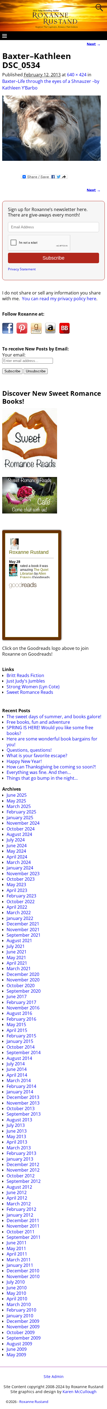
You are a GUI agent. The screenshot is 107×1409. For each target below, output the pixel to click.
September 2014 (24, 1052)
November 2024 (23, 823)
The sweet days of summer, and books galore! (54, 717)
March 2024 (19, 862)
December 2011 (23, 1220)
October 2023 (21, 879)
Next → (94, 44)
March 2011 (19, 1260)
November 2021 (23, 930)
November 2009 (23, 1327)
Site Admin (54, 1376)
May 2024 (16, 851)
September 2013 (24, 1114)
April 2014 (17, 1075)
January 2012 (20, 1215)
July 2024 (16, 840)
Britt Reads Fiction (25, 675)
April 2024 (17, 857)
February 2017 (21, 1002)
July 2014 (16, 1064)
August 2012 (19, 1187)
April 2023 (17, 890)
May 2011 (16, 1248)
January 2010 (20, 1316)
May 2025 (16, 801)
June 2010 (17, 1288)
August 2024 (19, 834)
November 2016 (23, 1008)
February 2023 (21, 896)
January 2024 (20, 868)
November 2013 (23, 1103)
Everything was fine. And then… (39, 772)
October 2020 (21, 986)
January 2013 (20, 1159)
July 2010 (16, 1282)
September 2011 (24, 1237)
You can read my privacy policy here (59, 299)
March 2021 (19, 968)
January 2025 (20, 818)
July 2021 (16, 946)
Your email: (14, 355)
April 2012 (17, 1198)
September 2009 (24, 1338)
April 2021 (17, 963)
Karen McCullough (80, 1391)
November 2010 (23, 1276)
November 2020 (23, 980)
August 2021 (19, 941)
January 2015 (20, 1041)
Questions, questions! (29, 750)
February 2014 (21, 1086)
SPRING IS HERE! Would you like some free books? (50, 730)
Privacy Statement (22, 269)
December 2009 (23, 1321)
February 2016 (21, 1019)
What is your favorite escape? (37, 756)
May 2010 (16, 1293)
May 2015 (16, 1024)
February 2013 (21, 1153)
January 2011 (20, 1265)
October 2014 (21, 1047)
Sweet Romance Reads (30, 692)
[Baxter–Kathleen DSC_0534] (51, 131)
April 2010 (17, 1299)
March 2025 (19, 806)
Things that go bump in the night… (42, 778)
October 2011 (21, 1232)
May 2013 (16, 1136)
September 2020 (24, 991)
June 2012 (17, 1192)
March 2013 (19, 1148)
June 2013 (17, 1131)
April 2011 (17, 1254)
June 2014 (17, 1069)
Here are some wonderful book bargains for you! (52, 741)
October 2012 (21, 1176)
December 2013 (23, 1097)
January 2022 (20, 918)
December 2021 (23, 924)
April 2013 (17, 1142)
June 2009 (17, 1349)
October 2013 (21, 1108)
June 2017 (17, 996)
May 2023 (16, 885)
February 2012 (21, 1209)
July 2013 (16, 1125)
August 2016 (19, 1013)
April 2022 (17, 907)
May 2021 (16, 958)
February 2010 (21, 1310)
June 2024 (17, 846)
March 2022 (19, 913)
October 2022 (21, 902)
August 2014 (19, 1058)
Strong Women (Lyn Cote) (33, 687)
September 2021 (24, 935)
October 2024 (21, 829)
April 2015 (17, 1030)
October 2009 (21, 1332)
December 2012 (23, 1164)
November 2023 (23, 874)
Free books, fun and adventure (38, 722)
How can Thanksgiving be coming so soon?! (51, 767)
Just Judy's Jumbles (26, 681)
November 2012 (23, 1170)
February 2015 (21, 1036)
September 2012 (24, 1181)
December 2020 (23, 974)
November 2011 (23, 1226)
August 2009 (19, 1344)
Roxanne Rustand (33, 1401)
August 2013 (19, 1120)
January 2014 (20, 1092)
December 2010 (23, 1271)
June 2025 (17, 795)
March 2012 (19, 1204)
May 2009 (16, 1355)
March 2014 (19, 1080)
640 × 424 (76, 75)
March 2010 (19, 1304)
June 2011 (17, 1243)
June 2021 (17, 952)
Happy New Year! (24, 761)
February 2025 (21, 812)
